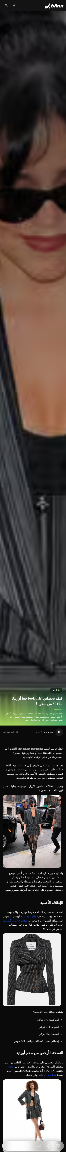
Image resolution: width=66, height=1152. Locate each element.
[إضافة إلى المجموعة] (28, 1146)
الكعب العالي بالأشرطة (15, 920)
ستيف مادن (50, 1075)
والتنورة (25, 916)
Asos (10, 1066)
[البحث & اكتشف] (6, 5)
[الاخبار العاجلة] (14, 5)
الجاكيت (34, 916)
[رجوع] (8, 1146)
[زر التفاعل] (48, 1146)
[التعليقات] (38, 1146)
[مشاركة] (18, 1146)
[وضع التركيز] (58, 1146)
